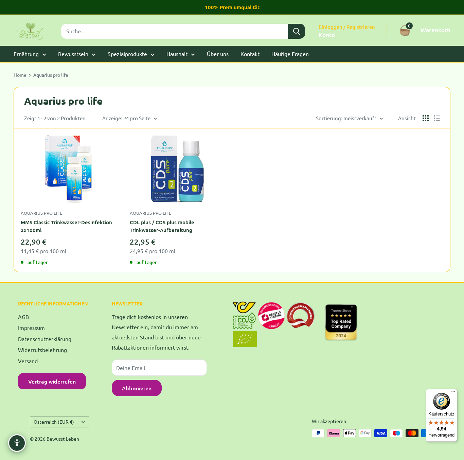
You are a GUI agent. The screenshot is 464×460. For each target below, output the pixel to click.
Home (20, 75)
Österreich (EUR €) (54, 422)
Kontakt (250, 53)
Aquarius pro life (50, 75)
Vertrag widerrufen (52, 381)
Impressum (31, 327)
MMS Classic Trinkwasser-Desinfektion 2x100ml (66, 226)
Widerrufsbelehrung (42, 349)
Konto (327, 35)
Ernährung (26, 53)
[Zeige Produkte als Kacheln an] (426, 118)
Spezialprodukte (127, 53)
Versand (28, 360)
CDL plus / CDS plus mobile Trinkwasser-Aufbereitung (162, 226)
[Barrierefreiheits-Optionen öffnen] (17, 443)
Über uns (218, 53)
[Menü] (453, 393)
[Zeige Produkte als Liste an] (437, 118)
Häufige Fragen (290, 53)
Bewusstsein (73, 53)
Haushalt (177, 53)
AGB (23, 316)
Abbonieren (136, 388)
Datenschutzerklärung (44, 338)
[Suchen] (296, 31)
